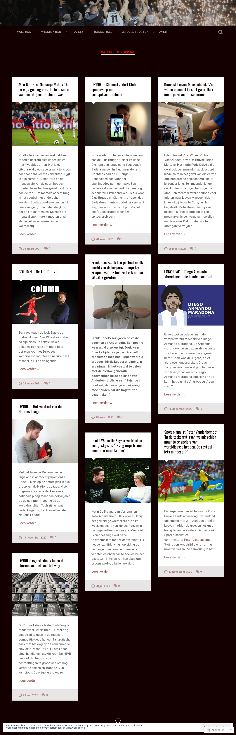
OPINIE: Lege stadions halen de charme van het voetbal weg (41, 563)
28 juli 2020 (103, 586)
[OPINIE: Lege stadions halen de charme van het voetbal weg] (45, 594)
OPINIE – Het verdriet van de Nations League (40, 408)
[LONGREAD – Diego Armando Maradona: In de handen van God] (191, 305)
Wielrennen (51, 32)
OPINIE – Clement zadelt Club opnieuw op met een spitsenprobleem (113, 89)
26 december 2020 (180, 409)
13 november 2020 (34, 537)
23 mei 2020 (30, 695)
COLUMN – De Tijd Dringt (38, 271)
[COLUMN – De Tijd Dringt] (45, 302)
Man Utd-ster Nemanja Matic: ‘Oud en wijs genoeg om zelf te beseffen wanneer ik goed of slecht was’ (44, 89)
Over (163, 32)
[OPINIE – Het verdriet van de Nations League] (45, 441)
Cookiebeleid (78, 728)
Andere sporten (135, 32)
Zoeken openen (220, 32)
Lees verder (29, 234)
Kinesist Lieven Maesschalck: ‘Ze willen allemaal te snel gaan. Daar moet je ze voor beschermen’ (189, 89)
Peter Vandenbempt (198, 539)
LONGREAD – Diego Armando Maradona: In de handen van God (188, 274)
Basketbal (103, 32)
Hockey (77, 32)
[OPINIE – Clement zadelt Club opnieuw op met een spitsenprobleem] (118, 124)
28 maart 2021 (32, 248)
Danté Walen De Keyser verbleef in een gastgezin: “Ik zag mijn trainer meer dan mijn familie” (117, 445)
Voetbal (24, 32)
